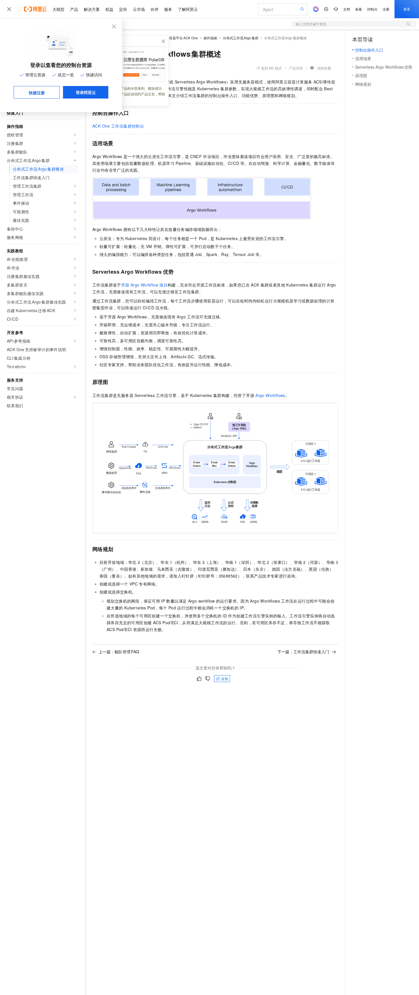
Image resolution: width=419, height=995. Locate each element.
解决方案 (92, 9)
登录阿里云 (86, 92)
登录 (406, 9)
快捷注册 (37, 92)
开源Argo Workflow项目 (144, 285)
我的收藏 (324, 67)
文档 (346, 9)
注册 (386, 9)
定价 (123, 9)
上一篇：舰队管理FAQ (119, 651)
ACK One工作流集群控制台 (118, 126)
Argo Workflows (270, 395)
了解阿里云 (188, 9)
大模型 (58, 9)
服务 (168, 9)
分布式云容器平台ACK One (176, 37)
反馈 (224, 678)
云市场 (139, 9)
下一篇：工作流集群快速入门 (303, 651)
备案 (358, 9)
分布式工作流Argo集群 (241, 37)
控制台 (372, 9)
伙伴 (154, 9)
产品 (74, 9)
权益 (109, 9)
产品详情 (296, 67)
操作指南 (210, 37)
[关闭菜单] (9, 9)
